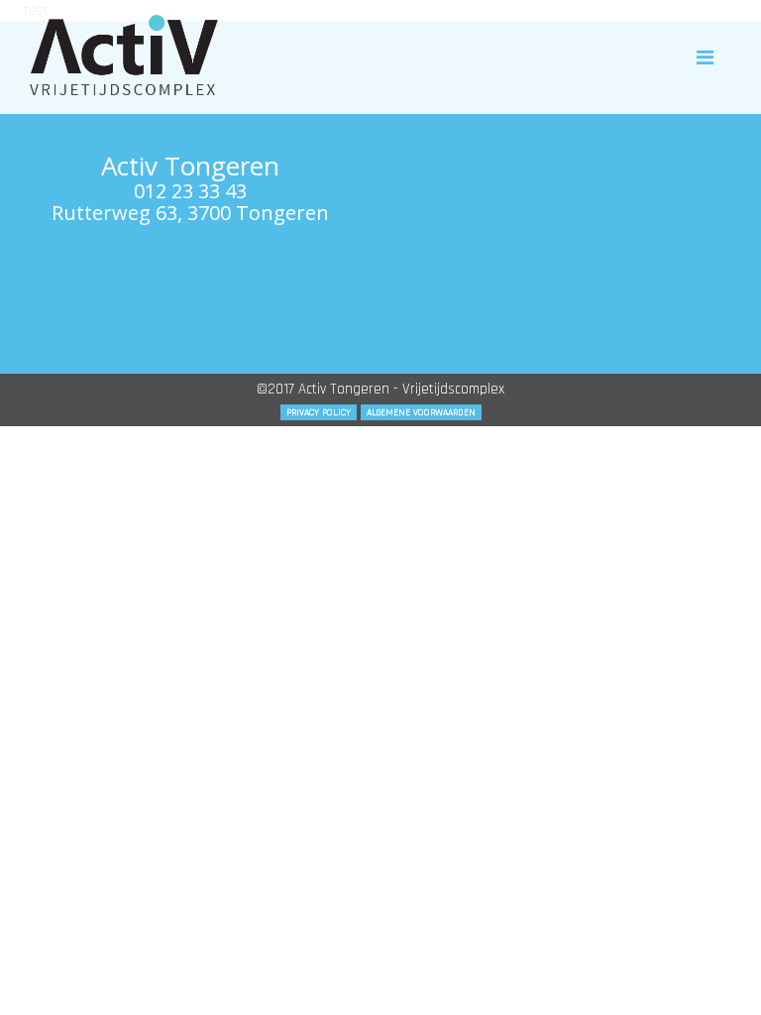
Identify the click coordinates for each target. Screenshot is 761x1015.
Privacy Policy (318, 412)
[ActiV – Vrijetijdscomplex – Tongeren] (124, 55)
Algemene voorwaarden (421, 412)
